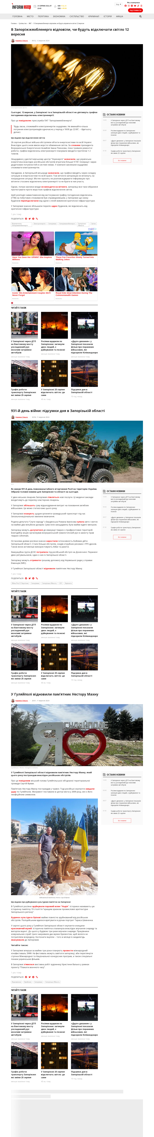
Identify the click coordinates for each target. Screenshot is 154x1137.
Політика (43, 16)
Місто (30, 16)
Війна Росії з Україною (20, 583)
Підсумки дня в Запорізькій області (81, 391)
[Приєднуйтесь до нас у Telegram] (132, 6)
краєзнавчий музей (21, 928)
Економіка (59, 16)
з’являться (53, 497)
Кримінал (93, 16)
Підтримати (135, 10)
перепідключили (30, 200)
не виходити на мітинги (54, 186)
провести (68, 950)
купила (81, 521)
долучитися (36, 530)
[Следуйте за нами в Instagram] (129, 6)
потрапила (43, 552)
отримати (35, 560)
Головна (17, 16)
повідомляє (25, 120)
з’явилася (29, 964)
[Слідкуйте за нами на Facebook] (126, 6)
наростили (52, 541)
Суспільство (77, 16)
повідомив (25, 780)
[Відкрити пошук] (140, 16)
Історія (108, 16)
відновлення (16, 982)
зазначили (69, 159)
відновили (50, 568)
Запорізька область (82, 224)
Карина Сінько (22, 41)
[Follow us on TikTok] (138, 6)
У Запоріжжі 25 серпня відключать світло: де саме (53, 392)
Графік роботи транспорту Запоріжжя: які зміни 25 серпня (23, 392)
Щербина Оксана (23, 1104)
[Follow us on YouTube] (135, 6)
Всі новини (122, 160)
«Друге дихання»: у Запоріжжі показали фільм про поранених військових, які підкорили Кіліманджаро (84, 347)
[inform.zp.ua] (21, 6)
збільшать (30, 505)
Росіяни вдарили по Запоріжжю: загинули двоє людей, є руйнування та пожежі (53, 345)
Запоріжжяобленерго (67, 223)
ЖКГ (30, 23)
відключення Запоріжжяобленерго (20, 224)
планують (29, 513)
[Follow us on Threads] (141, 6)
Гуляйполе (27, 982)
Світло (93, 223)
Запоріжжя (52, 223)
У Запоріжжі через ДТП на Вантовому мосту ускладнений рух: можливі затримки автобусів (23, 347)
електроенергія (39, 223)
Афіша (119, 16)
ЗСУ (60, 583)
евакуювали (18, 939)
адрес (54, 206)
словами (76, 145)
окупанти (68, 583)
